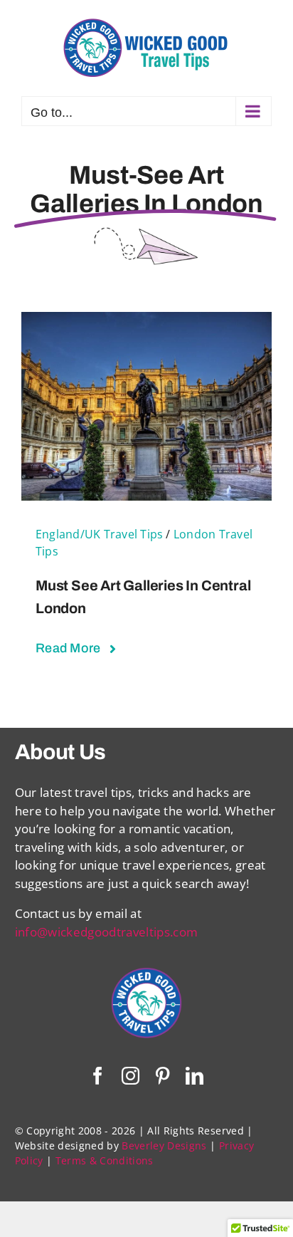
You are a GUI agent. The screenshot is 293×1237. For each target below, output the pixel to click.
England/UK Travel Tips (99, 534)
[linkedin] (194, 1076)
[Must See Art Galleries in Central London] (146, 321)
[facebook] (98, 1076)
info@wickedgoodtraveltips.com (106, 932)
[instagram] (130, 1076)
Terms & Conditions (104, 1160)
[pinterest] (162, 1076)
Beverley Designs (164, 1145)
